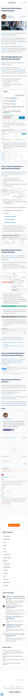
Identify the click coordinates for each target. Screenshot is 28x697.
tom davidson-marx (10, 624)
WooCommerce (5, 33)
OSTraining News (7, 567)
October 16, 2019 (11, 17)
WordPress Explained (6, 405)
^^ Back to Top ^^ (20, 679)
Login (25, 456)
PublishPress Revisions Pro (10, 255)
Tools (4, 576)
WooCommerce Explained (20, 405)
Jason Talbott (9, 616)
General (5, 545)
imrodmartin (8, 605)
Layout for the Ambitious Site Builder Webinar (12, 650)
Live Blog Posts (6, 554)
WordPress (5, 585)
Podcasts (5, 570)
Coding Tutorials (6, 539)
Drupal (4, 542)
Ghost (4, 548)
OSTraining (12, 2)
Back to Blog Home (14, 525)
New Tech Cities (6, 563)
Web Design (5, 579)
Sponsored (5, 573)
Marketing (5, 560)
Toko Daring (8, 633)
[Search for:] (14, 517)
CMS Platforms (6, 536)
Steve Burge (9, 16)
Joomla (4, 551)
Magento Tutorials (7, 557)
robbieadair (8, 596)
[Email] (13, 430)
